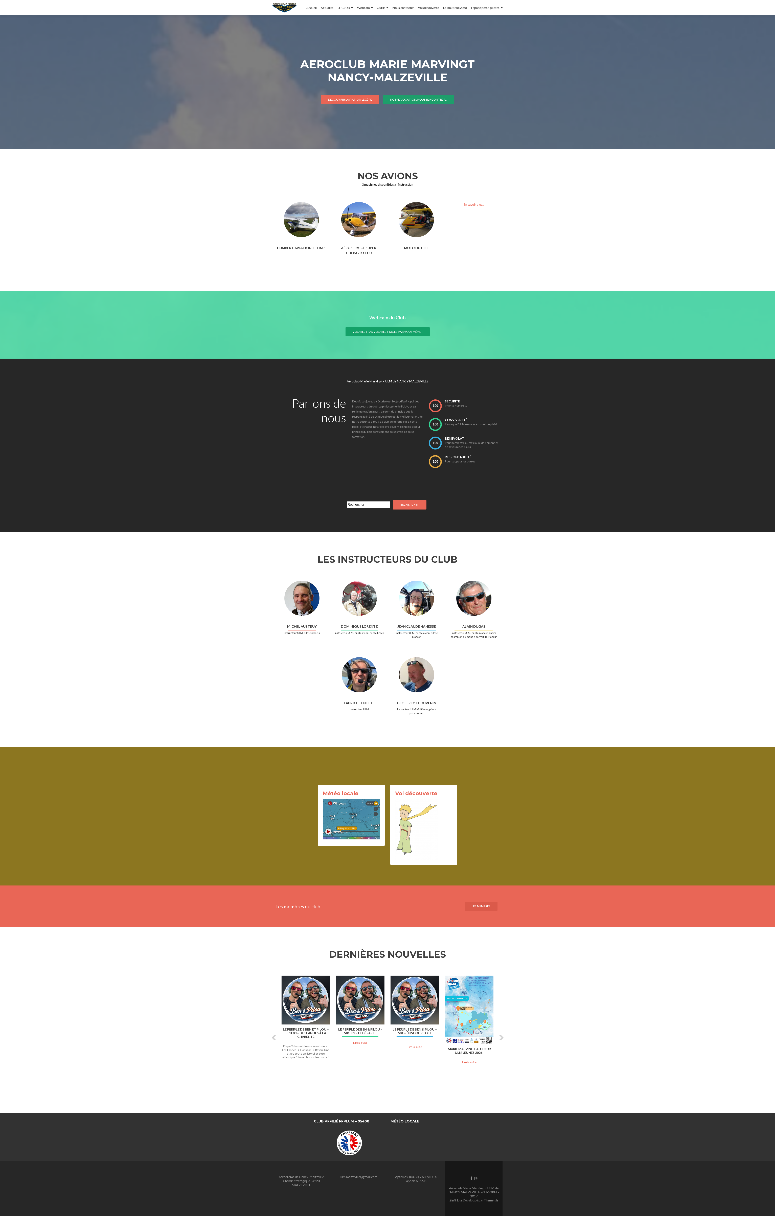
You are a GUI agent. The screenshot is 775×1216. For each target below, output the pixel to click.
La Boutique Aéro (455, 7)
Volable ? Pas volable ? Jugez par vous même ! (388, 331)
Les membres (481, 906)
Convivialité (456, 420)
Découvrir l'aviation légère (350, 99)
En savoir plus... (474, 204)
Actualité (327, 7)
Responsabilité (458, 457)
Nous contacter (403, 7)
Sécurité (452, 401)
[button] (274, 1038)
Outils (381, 7)
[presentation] (435, 406)
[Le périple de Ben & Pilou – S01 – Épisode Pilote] (415, 1000)
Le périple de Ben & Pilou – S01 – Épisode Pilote (415, 1031)
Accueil (311, 7)
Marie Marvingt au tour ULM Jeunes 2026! (469, 1050)
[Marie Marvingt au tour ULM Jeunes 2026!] (469, 1010)
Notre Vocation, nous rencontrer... (418, 99)
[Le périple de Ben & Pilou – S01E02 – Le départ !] (360, 1000)
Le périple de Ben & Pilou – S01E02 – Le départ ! (360, 1031)
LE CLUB (343, 7)
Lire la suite (360, 1042)
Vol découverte (428, 7)
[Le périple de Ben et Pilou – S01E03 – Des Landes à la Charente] (306, 1000)
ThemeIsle (491, 1200)
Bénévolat (454, 438)
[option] (387, 1035)
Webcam (363, 7)
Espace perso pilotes (485, 7)
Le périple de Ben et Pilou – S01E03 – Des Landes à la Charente (306, 1033)
